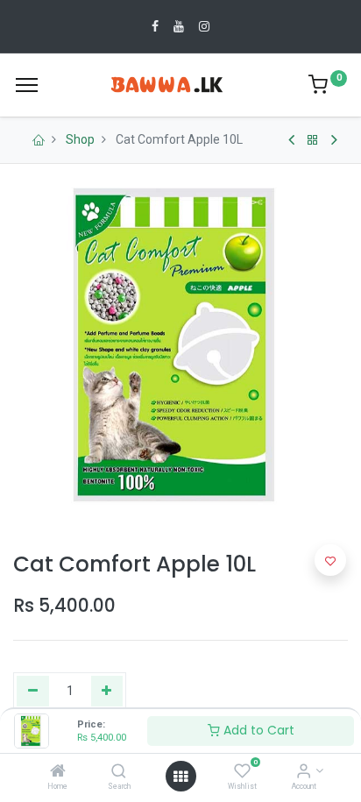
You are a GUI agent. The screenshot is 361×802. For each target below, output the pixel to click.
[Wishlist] (242, 772)
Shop (80, 139)
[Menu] (26, 85)
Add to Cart (257, 730)
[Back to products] (312, 140)
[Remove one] (33, 691)
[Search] (118, 772)
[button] (330, 560)
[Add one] (107, 691)
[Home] (58, 772)
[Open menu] (180, 776)
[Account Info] (303, 772)
